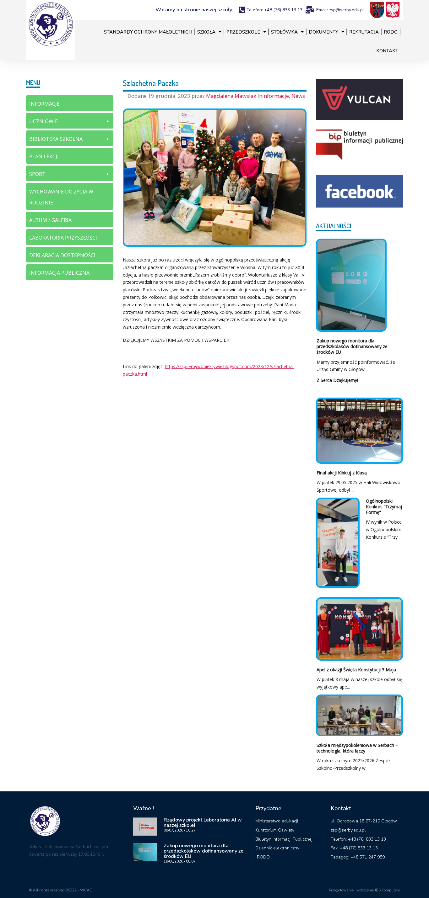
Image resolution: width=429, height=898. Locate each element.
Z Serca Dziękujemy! (337, 380)
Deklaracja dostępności (62, 255)
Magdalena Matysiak (232, 95)
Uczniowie (43, 121)
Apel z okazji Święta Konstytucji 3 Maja (356, 670)
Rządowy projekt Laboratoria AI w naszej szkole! (203, 822)
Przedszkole (243, 32)
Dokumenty (323, 32)
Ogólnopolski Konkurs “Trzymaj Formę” (384, 506)
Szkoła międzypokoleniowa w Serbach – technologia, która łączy (357, 748)
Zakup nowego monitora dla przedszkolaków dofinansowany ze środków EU (352, 346)
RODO (391, 32)
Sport (37, 174)
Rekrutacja (364, 32)
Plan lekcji (44, 156)
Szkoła (206, 32)
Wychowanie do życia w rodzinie (61, 197)
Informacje (275, 95)
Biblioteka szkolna (56, 138)
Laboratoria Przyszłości (63, 237)
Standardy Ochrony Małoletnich (148, 32)
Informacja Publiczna (59, 272)
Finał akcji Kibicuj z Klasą (342, 473)
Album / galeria (50, 220)
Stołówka (284, 32)
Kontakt (387, 51)
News (298, 95)
